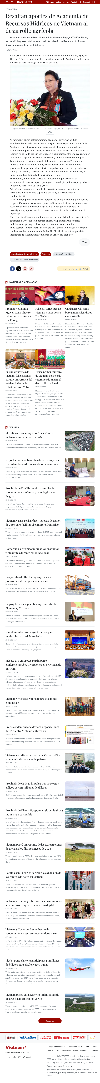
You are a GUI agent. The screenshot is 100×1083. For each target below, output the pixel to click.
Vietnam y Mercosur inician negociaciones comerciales (31, 700)
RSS (87, 1046)
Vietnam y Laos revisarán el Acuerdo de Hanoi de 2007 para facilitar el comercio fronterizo (32, 522)
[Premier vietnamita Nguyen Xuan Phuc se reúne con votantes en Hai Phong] (20, 295)
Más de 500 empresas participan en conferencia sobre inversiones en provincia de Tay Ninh (33, 664)
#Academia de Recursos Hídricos (24, 254)
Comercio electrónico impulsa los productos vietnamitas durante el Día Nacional (32, 551)
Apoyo (93, 1046)
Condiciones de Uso (75, 1046)
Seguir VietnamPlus (67, 269)
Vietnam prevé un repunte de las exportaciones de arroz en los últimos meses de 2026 (33, 846)
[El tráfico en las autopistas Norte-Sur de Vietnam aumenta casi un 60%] (80, 441)
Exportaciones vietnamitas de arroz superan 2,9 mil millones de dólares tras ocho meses (32, 462)
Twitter (18, 268)
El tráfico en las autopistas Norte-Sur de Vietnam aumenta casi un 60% (29, 435)
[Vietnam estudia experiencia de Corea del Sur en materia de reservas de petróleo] (80, 763)
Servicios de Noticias (70, 1050)
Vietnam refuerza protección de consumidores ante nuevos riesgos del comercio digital (33, 903)
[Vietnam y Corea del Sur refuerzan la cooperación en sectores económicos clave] (80, 937)
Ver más (14, 427)
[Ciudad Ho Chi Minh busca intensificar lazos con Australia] (80, 295)
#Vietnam (46, 254)
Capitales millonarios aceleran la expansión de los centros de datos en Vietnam (33, 875)
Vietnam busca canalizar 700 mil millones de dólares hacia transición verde (32, 996)
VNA (58, 1050)
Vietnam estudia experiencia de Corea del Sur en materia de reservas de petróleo (32, 757)
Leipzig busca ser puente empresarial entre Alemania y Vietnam (31, 606)
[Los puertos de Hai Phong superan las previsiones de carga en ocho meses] (80, 585)
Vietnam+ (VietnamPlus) (25, 2)
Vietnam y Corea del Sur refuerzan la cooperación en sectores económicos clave (31, 931)
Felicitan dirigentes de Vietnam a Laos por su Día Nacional (48, 312)
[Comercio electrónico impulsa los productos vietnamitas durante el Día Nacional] (80, 556)
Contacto (94, 1050)
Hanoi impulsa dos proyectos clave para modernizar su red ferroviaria (29, 634)
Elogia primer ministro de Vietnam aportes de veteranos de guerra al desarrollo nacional (48, 377)
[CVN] (33, 1037)
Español (74, 2)
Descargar (50, 1020)
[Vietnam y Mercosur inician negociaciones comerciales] (80, 706)
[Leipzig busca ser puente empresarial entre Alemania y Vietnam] (80, 611)
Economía (11, 9)
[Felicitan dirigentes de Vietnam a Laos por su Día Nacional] (50, 295)
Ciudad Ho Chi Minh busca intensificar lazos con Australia (78, 312)
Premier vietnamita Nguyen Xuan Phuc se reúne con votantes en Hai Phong (18, 314)
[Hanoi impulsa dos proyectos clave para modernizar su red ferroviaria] (80, 640)
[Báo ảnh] (67, 1037)
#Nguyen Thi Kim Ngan (63, 254)
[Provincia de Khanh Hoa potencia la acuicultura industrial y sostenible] (80, 818)
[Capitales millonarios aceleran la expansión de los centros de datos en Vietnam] (80, 880)
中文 (79, 2)
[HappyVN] (83, 1037)
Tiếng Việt (50, 2)
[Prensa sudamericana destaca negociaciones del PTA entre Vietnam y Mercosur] (80, 734)
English (58, 2)
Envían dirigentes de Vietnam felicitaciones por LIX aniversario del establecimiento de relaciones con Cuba (18, 379)
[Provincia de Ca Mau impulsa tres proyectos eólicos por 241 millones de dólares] (80, 791)
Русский (86, 2)
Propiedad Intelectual (57, 1046)
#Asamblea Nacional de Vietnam (24, 259)
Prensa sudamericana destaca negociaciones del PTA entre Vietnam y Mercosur (32, 729)
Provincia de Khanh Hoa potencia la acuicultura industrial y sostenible (34, 812)
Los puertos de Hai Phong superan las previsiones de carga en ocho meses (28, 579)
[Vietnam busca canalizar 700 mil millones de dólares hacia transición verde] (80, 1002)
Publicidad (84, 1050)
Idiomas (50, 1050)
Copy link (31, 268)
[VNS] (15, 1037)
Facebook (12, 268)
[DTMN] (49, 1037)
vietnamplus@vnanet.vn (62, 1066)
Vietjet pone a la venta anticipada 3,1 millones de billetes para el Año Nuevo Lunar (32, 962)
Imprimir (25, 268)
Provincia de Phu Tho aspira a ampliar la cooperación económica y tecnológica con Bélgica (30, 492)
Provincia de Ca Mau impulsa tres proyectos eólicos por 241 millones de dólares (32, 785)
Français (66, 2)
